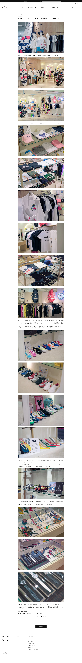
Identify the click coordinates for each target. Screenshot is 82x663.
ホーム (19, 14)
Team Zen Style (55, 7)
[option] (41, 1)
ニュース (22, 14)
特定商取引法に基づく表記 (33, 649)
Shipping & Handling (32, 645)
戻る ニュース (41, 626)
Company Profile (31, 639)
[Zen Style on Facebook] (5, 640)
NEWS (42, 7)
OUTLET (37, 7)
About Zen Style (31, 636)
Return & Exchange (31, 643)
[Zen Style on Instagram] (3, 640)
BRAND (24, 7)
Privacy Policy (30, 641)
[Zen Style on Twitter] (7, 640)
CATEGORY (30, 7)
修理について (30, 647)
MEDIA (47, 7)
